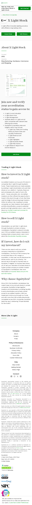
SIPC (21, 403)
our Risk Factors (14, 393)
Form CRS (16, 355)
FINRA (18, 403)
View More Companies (10, 15)
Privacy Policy (16, 350)
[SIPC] (5, 486)
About (16, 334)
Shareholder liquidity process (17, 236)
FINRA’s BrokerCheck (25, 407)
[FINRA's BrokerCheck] (6, 481)
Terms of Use (19, 447)
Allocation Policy (16, 353)
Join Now (16, 154)
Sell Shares (23, 34)
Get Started (24, 8)
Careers (16, 336)
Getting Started (16, 367)
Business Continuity (16, 348)
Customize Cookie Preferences (18, 502)
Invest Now (8, 34)
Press (16, 338)
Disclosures (16, 345)
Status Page (16, 369)
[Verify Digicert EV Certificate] (4, 476)
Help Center (16, 365)
